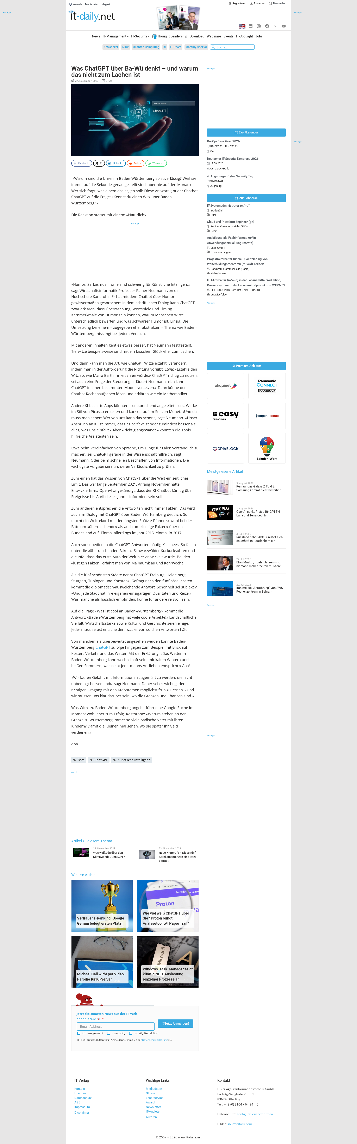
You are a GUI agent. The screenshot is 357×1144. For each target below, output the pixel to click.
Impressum (82, 1107)
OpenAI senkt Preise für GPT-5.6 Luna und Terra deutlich (258, 513)
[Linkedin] (250, 26)
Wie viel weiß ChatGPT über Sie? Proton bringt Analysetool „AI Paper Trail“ (166, 918)
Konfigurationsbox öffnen (255, 1114)
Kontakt (79, 1089)
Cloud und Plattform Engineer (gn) (230, 222)
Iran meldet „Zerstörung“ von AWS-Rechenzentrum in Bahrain (260, 589)
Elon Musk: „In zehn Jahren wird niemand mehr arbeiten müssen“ (258, 564)
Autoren (151, 1117)
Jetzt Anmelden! (177, 1023)
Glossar (151, 1093)
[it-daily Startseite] (99, 16)
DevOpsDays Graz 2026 (223, 141)
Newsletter (153, 1107)
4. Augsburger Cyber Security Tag (230, 176)
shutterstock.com (239, 1124)
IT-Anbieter (153, 1111)
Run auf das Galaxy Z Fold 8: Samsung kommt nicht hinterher (258, 488)
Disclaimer (81, 1112)
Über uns (80, 1093)
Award (150, 1102)
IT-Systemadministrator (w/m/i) (228, 206)
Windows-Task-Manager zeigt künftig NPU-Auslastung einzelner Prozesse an (168, 974)
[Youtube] (284, 26)
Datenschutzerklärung (155, 1040)
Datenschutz (83, 1098)
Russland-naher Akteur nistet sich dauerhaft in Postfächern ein (259, 539)
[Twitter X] (275, 26)
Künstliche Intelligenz (134, 760)
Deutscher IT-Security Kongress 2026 (233, 159)
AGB (77, 1102)
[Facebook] (267, 26)
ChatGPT (102, 647)
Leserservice (154, 1098)
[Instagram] (259, 26)
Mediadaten (154, 1089)
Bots (81, 760)
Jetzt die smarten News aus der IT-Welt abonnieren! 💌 (107, 1016)
